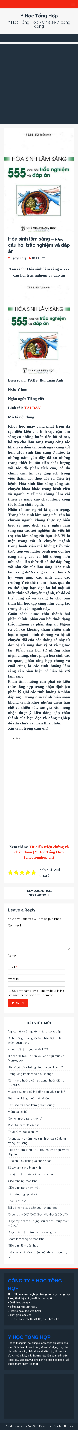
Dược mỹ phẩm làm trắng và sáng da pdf (34, 1232)
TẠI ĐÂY (32, 408)
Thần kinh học (17, 1201)
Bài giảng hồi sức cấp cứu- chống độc (32, 1207)
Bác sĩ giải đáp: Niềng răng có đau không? (35, 1067)
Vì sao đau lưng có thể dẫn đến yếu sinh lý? (36, 1091)
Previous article (39, 890)
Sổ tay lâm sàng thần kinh (24, 1167)
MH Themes (66, 1426)
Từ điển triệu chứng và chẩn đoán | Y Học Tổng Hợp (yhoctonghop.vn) (41, 852)
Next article (39, 895)
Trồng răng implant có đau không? (30, 1074)
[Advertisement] (39, 83)
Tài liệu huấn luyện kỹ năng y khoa (30, 1174)
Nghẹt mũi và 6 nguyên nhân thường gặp (34, 1031)
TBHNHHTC (38, 258)
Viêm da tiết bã (17, 1111)
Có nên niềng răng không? (25, 1118)
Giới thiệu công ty (20, 1302)
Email (12, 967)
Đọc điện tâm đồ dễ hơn (23, 1125)
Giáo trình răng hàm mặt (23, 1187)
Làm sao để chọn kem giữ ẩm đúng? (32, 1105)
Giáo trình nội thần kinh (22, 1181)
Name (12, 955)
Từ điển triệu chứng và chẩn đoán (29, 1160)
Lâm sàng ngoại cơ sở (22, 1194)
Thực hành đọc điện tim (23, 1131)
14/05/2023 (18, 258)
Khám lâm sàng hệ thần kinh (26, 1239)
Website (13, 979)
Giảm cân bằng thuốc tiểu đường (29, 1098)
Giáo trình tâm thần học (23, 1245)
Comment (14, 925)
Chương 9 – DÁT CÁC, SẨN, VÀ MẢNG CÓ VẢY (38, 1214)
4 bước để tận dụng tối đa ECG (28, 1049)
